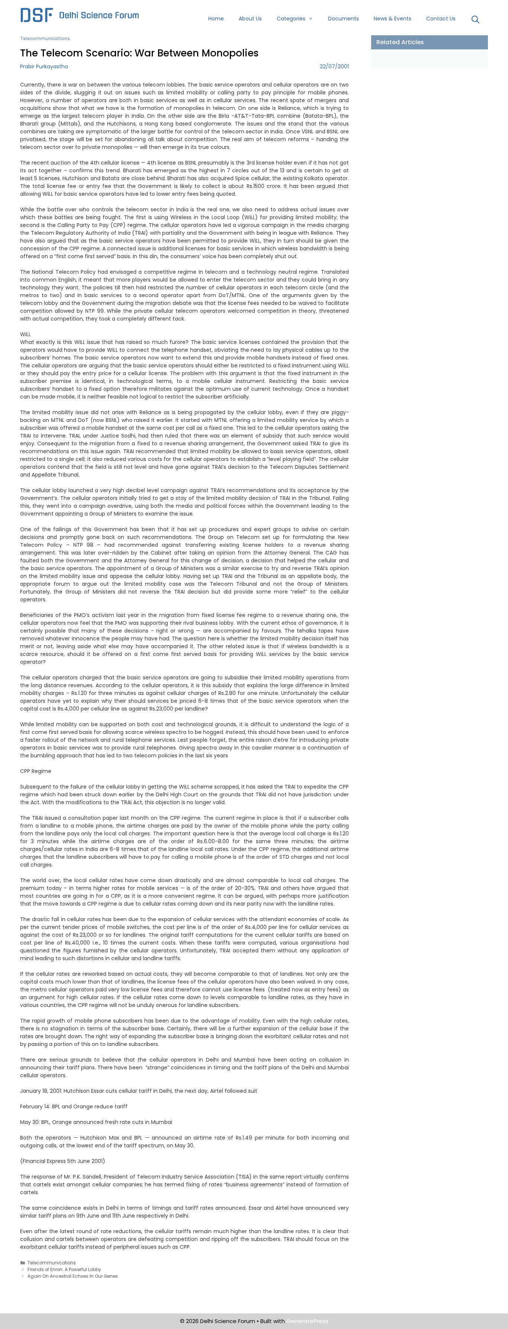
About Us (250, 18)
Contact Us (441, 18)
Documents (343, 18)
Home (216, 18)
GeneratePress (307, 1321)
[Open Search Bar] (475, 20)
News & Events (392, 18)
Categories (291, 18)
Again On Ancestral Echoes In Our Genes (73, 1276)
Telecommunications (45, 38)
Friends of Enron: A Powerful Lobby (64, 1270)
